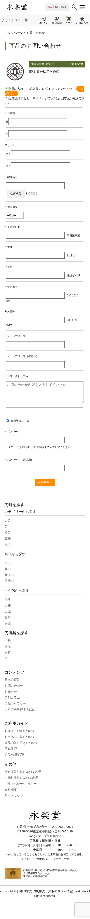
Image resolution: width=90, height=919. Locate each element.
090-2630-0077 (62, 826)
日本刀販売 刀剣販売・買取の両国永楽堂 (45, 891)
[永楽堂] (24, 7)
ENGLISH (59, 7)
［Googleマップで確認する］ (45, 836)
